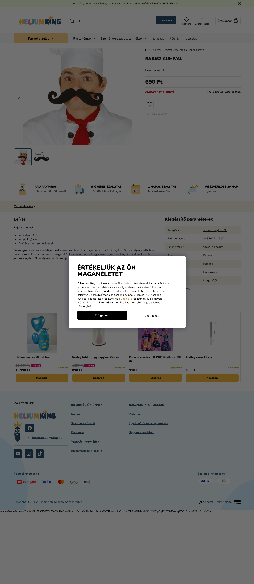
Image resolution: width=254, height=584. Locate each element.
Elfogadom (102, 315)
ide (163, 291)
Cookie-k (126, 299)
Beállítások (152, 316)
